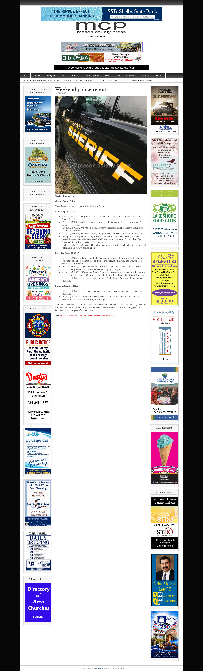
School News (95, 80)
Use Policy (131, 75)
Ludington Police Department (71, 315)
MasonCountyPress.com (100, 668)
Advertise (145, 75)
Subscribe (158, 75)
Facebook (37, 75)
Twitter (63, 75)
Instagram (50, 75)
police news (110, 315)
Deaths (36, 80)
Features (68, 80)
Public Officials (51, 80)
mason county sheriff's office (94, 315)
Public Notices (112, 80)
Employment (130, 80)
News (107, 75)
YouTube (76, 75)
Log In (177, 3)
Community (146, 80)
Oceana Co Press (92, 75)
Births (25, 80)
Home (25, 75)
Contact (118, 75)
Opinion (80, 80)
